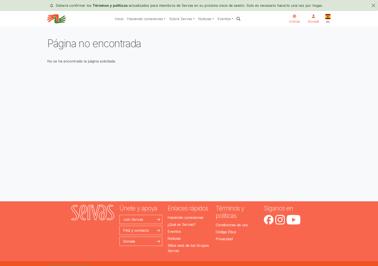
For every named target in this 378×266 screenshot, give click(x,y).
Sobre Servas (180, 19)
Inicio (119, 19)
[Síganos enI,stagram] (280, 219)
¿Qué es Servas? (182, 224)
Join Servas (133, 219)
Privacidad (224, 239)
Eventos (224, 19)
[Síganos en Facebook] (268, 219)
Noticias (204, 19)
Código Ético (226, 232)
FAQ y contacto (136, 230)
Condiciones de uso (232, 225)
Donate (129, 241)
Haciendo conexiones (145, 19)
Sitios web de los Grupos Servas (188, 248)
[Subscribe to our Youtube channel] (293, 219)
